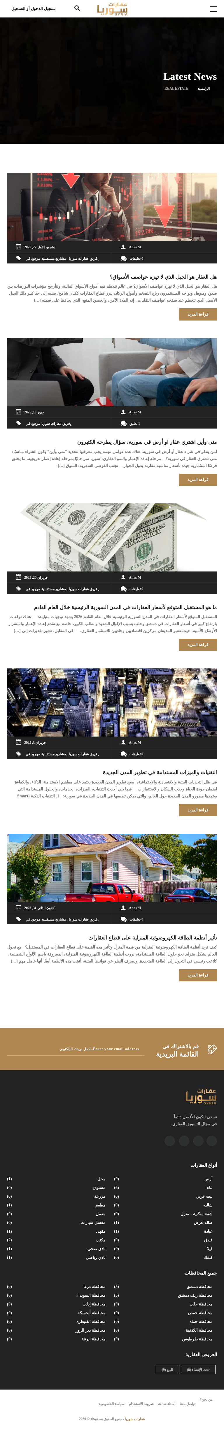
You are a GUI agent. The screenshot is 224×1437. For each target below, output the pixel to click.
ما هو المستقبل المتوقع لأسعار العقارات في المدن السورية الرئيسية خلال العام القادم (125, 607)
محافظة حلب (164, 1304)
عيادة (164, 1231)
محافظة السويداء (57, 1295)
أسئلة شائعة (166, 1404)
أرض (164, 1179)
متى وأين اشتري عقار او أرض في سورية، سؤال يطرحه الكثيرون (147, 442)
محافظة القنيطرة (57, 1321)
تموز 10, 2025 (34, 412)
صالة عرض (164, 1222)
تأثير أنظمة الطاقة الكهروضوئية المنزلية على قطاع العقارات (152, 938)
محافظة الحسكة (57, 1313)
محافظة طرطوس (164, 1339)
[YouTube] (198, 1141)
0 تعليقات (136, 258)
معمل (57, 1214)
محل (57, 1179)
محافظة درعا (57, 1286)
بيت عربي (164, 1196)
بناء (164, 1187)
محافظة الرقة (57, 1339)
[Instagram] (184, 1141)
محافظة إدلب (57, 1304)
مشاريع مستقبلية (53, 258)
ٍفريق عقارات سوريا (83, 258)
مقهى (57, 1231)
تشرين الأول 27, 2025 (39, 247)
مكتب (57, 1240)
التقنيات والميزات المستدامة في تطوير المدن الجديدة (160, 772)
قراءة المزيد (198, 314)
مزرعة (57, 1196)
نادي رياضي (57, 1257)
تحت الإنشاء (198, 1370)
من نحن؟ (206, 1399)
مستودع (57, 1187)
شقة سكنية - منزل (164, 1214)
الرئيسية (203, 88)
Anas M (135, 247)
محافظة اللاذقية (164, 1330)
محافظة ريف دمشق (164, 1295)
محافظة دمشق (164, 1286)
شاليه (164, 1205)
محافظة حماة (164, 1321)
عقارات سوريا (135, 1419)
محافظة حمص (164, 1313)
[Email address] (169, 1141)
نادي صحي (57, 1249)
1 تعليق (135, 424)
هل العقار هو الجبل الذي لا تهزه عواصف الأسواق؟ (163, 277)
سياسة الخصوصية (112, 1404)
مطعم (57, 1205)
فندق (164, 1240)
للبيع (167, 1370)
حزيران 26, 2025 (36, 578)
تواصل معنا (187, 1404)
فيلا (164, 1249)
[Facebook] (211, 1141)
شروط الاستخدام (141, 1404)
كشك (164, 1257)
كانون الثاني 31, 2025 (39, 908)
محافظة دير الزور (57, 1330)
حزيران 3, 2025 (35, 743)
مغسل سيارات (57, 1222)
